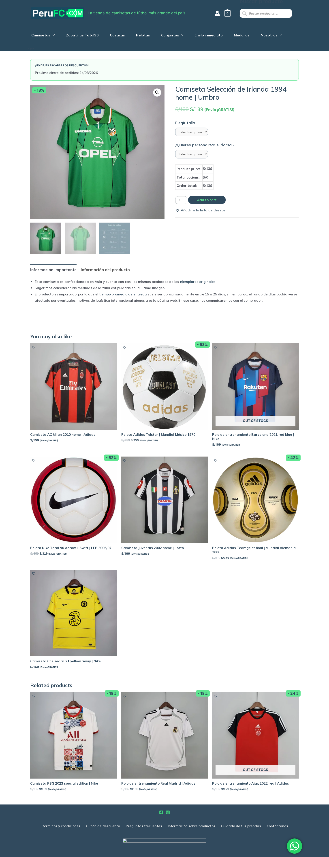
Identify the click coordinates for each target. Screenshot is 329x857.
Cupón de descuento (103, 826)
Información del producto (105, 269)
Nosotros (269, 35)
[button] (200, 210)
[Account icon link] (217, 13)
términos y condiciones (61, 826)
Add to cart (207, 200)
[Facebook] (161, 812)
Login (29, 48)
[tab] (53, 269)
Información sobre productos (191, 826)
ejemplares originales (198, 282)
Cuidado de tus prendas (241, 826)
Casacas (117, 35)
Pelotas (143, 35)
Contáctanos (277, 826)
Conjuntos (170, 35)
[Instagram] (168, 812)
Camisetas (40, 35)
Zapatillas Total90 (82, 35)
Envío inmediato (208, 35)
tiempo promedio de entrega (123, 294)
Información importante (53, 269)
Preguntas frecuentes (144, 826)
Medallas (242, 35)
